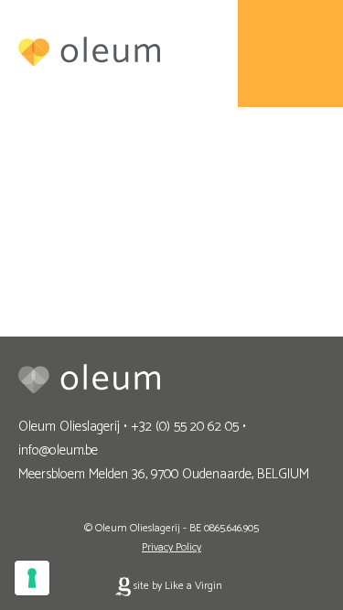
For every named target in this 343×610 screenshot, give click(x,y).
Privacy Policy (171, 547)
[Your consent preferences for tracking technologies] (32, 578)
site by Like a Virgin (176, 585)
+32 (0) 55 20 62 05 (185, 426)
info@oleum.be (58, 450)
